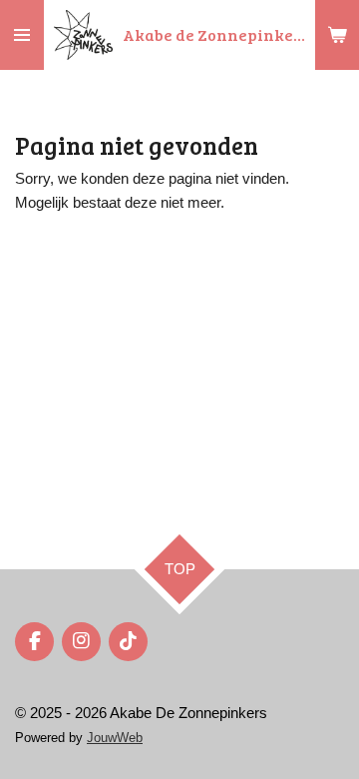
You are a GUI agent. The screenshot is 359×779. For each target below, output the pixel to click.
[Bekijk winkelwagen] (337, 35)
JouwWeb (115, 738)
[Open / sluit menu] (22, 35)
